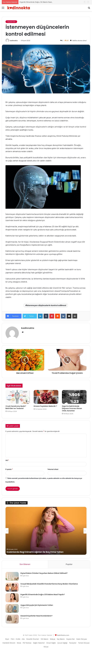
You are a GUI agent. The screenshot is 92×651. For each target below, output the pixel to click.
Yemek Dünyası (83, 643)
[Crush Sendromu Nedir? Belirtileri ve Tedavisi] (18, 397)
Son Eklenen (25, 564)
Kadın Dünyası (81, 639)
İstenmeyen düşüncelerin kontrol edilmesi (46, 305)
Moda (19, 643)
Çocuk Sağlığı (62, 643)
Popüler (69, 564)
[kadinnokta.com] (18, 7)
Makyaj (52, 639)
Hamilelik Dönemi (9, 643)
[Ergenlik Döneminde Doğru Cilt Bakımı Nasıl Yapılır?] (12, 597)
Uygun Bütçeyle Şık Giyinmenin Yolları (36, 605)
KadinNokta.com (63, 635)
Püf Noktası (27, 643)
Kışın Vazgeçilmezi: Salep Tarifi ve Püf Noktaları (33, 551)
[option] (46, 531)
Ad (7, 460)
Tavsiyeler (72, 643)
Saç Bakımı (61, 639)
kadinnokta (14, 40)
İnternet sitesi (53, 469)
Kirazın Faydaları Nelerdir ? (45, 406)
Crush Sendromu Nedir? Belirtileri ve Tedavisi (16, 407)
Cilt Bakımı (44, 639)
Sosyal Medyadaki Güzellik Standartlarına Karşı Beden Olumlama (49, 584)
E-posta (9, 469)
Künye (46, 647)
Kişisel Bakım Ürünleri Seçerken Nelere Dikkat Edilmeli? (44, 573)
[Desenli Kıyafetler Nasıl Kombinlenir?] (12, 619)
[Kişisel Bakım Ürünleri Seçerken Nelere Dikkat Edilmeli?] (12, 576)
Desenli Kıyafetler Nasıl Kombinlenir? (36, 616)
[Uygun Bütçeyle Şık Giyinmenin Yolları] (12, 608)
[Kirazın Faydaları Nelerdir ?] (46, 397)
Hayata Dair (11, 22)
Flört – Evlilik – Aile (18, 639)
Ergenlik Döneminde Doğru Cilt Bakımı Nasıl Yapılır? (39, 2)
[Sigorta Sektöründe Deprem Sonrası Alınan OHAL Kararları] (74, 397)
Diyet (7, 639)
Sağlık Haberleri (39, 643)
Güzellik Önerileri (32, 639)
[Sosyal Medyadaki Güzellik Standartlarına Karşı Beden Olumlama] (12, 587)
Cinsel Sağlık (51, 643)
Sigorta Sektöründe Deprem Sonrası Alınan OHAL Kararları (72, 408)
